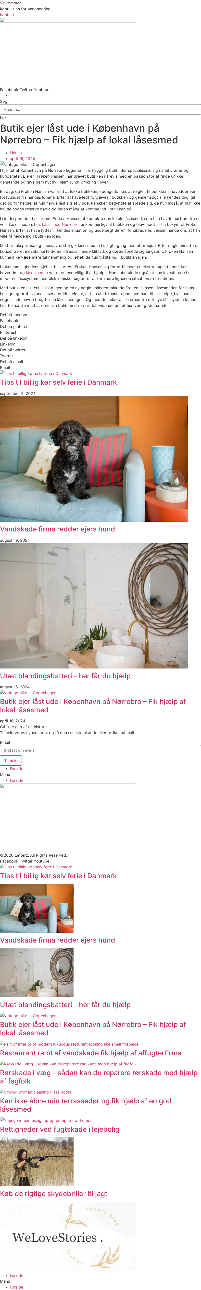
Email (5, 742)
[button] (7, 14)
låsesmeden (36, 272)
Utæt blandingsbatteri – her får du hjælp (65, 676)
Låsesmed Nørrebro (60, 224)
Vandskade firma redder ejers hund (57, 529)
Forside (16, 768)
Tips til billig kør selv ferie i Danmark (58, 382)
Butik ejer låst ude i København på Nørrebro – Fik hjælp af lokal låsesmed (93, 705)
